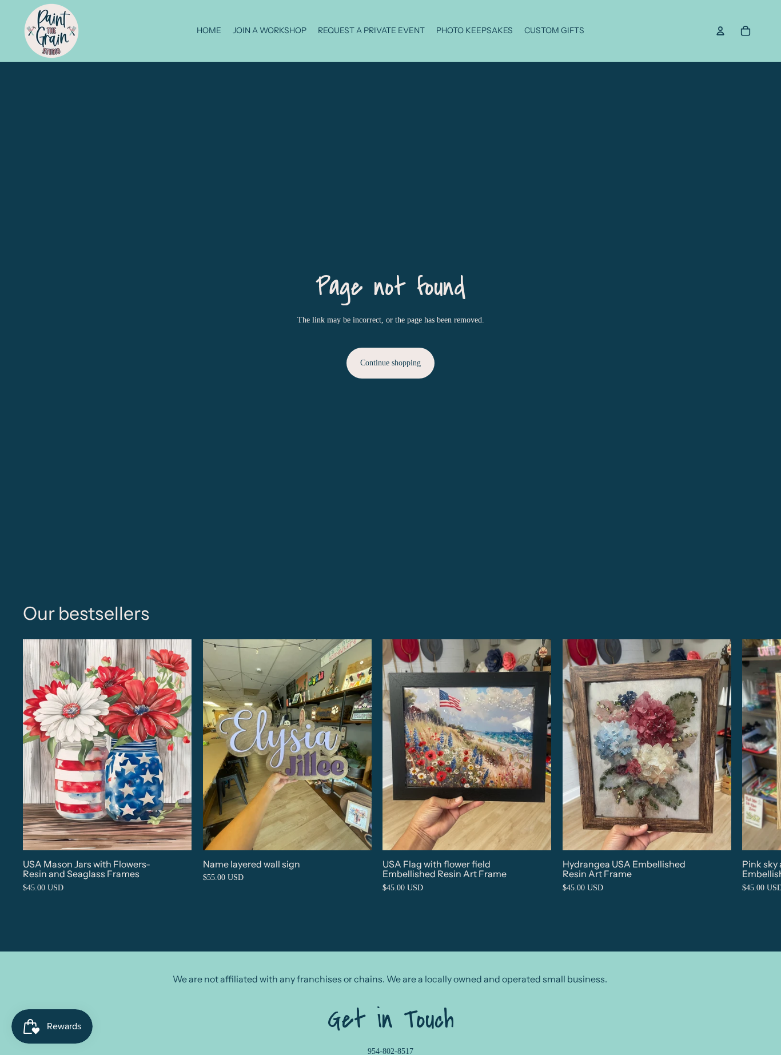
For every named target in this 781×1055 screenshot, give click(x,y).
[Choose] (174, 832)
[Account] (720, 30)
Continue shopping (390, 363)
